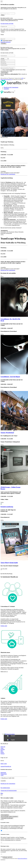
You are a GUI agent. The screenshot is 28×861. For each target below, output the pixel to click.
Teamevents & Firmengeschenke (9, 790)
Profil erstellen (4, 72)
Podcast (2, 753)
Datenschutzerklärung (22, 858)
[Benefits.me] (14, 85)
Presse (2, 752)
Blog (2, 750)
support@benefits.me (6, 766)
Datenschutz (4, 774)
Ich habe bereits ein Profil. (7, 23)
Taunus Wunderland (7, 432)
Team (2, 748)
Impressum (3, 772)
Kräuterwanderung (7, 506)
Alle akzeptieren (4, 815)
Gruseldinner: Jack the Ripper (10, 376)
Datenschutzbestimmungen (6, 79)
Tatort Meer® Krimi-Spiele (9, 562)
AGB (22, 78)
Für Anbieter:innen (5, 787)
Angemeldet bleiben (7, 40)
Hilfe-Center (4, 763)
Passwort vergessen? (6, 42)
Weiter (2, 15)
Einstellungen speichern (6, 857)
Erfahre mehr (4, 625)
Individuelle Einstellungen (7, 818)
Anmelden (3, 43)
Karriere (3, 749)
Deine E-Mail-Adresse (5, 13)
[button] (3, 137)
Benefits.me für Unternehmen (11, 87)
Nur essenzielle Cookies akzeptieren (9, 816)
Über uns (3, 746)
